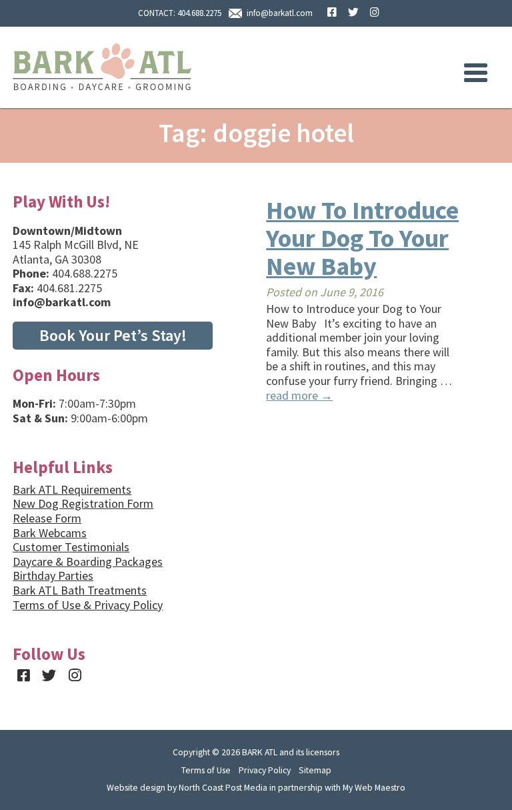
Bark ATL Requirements (72, 489)
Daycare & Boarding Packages (88, 561)
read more (299, 395)
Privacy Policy (265, 770)
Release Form (47, 518)
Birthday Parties (53, 575)
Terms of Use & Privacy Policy (88, 605)
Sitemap (315, 770)
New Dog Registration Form (83, 503)
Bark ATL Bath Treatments (80, 590)
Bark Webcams (50, 532)
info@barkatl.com (280, 13)
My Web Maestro (374, 787)
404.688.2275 (199, 13)
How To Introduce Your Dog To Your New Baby (362, 238)
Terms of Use (206, 770)
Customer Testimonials (71, 546)
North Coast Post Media (223, 787)
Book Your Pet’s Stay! (113, 335)
